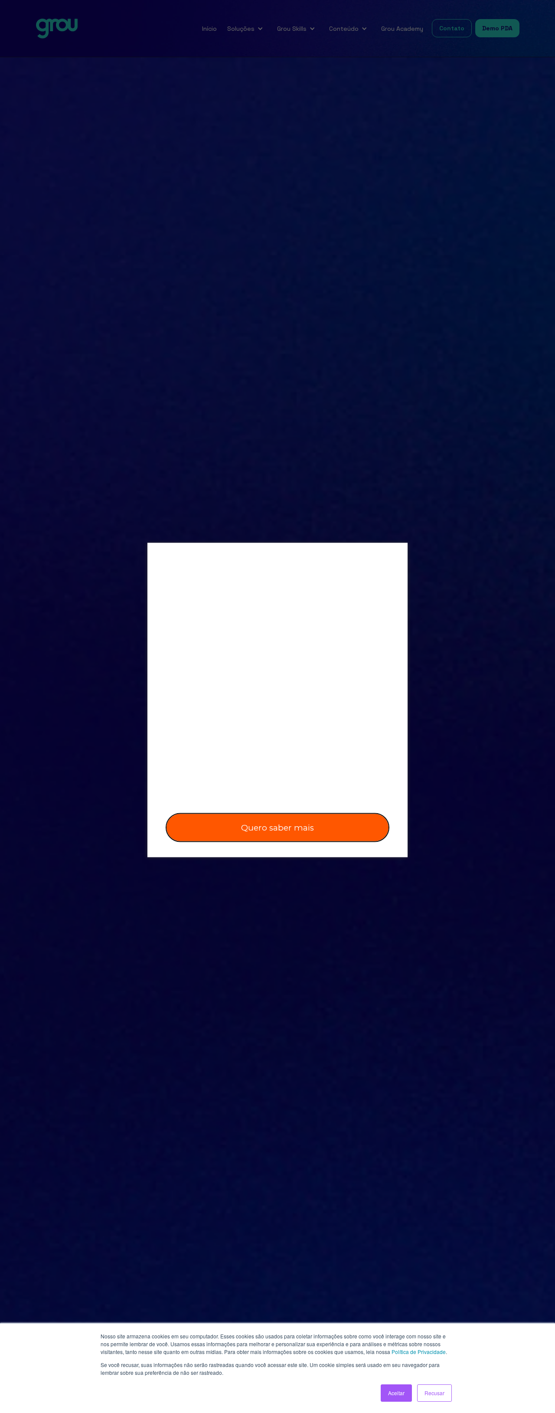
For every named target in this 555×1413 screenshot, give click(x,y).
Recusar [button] (434, 1393)
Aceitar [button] (396, 1393)
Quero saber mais (277, 827)
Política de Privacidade (419, 1351)
